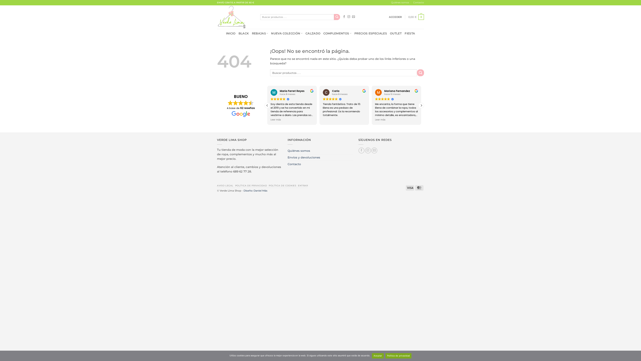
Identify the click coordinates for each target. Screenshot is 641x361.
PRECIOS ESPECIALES (370, 33)
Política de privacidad (251, 185)
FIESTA (410, 33)
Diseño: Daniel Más (255, 190)
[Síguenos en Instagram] (348, 17)
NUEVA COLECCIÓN (285, 33)
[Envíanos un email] (353, 17)
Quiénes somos (400, 2)
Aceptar (378, 355)
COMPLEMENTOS (336, 33)
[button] (395, 17)
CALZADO (312, 33)
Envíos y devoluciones (304, 157)
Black (244, 33)
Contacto (418, 2)
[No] (636, 356)
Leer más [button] (276, 119)
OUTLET (396, 33)
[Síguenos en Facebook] (344, 17)
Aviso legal (225, 185)
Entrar (303, 185)
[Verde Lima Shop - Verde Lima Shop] (236, 17)
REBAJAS (259, 33)
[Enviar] (337, 17)
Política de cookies (282, 185)
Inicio (231, 33)
